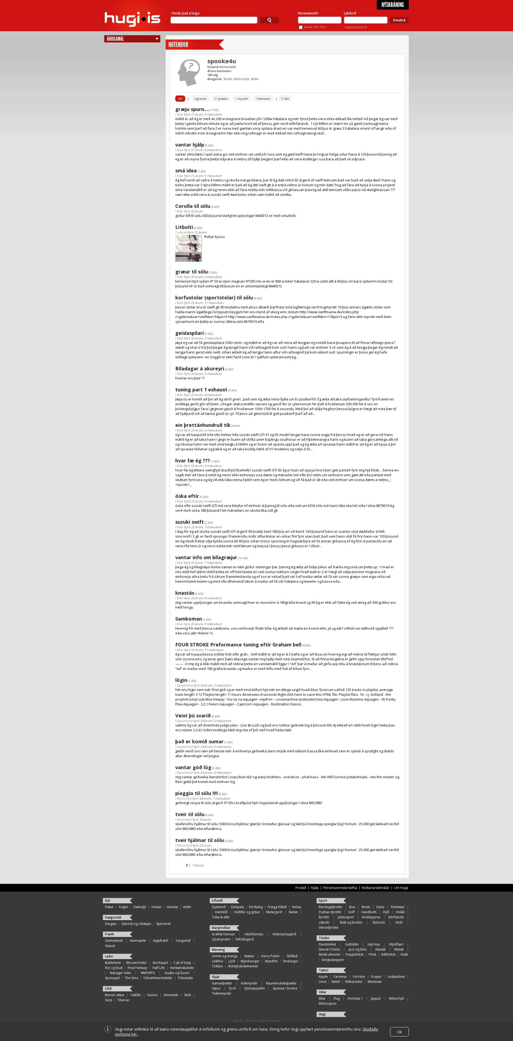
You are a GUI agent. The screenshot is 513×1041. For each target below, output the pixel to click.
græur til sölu (191, 271)
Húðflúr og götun (247, 912)
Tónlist (324, 938)
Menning (218, 949)
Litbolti (184, 227)
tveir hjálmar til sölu (199, 840)
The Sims (131, 978)
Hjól (386, 912)
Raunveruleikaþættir (281, 983)
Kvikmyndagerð (284, 934)
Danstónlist (185, 685)
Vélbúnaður (354, 981)
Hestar (156, 907)
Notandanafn (308, 13)
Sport (323, 900)
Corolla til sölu (192, 206)
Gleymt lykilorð (356, 27)
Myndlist (271, 961)
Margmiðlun (221, 927)
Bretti (228, 79)
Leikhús (217, 961)
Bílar (180, 114)
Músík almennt (329, 954)
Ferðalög (256, 907)
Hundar (172, 907)
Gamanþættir (222, 983)
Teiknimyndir (221, 993)
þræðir (221, 99)
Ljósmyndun (221, 939)
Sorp (108, 1000)
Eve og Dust (114, 967)
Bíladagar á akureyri (199, 368)
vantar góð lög (193, 767)
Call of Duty (182, 962)
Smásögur (290, 961)
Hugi (322, 1014)
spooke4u (221, 61)
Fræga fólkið (277, 907)
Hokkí (400, 912)
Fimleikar (398, 907)
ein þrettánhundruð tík (203, 425)
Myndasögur (250, 961)
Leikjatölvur (396, 976)
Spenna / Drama (285, 988)
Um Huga (401, 887)
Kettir (187, 907)
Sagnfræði (160, 940)
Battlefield (113, 962)
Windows (375, 981)
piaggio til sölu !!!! (196, 793)
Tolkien (217, 966)
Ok (399, 1031)
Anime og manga (225, 956)
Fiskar (109, 907)
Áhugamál (115, 38)
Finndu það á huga (185, 13)
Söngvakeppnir (332, 959)
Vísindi (110, 946)
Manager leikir (120, 973)
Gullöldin (352, 944)
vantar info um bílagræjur (206, 557)
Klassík (380, 949)
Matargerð (274, 912)
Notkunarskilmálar (376, 887)
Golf (351, 912)
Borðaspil (160, 962)
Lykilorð (350, 13)
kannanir (263, 99)
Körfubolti (396, 917)
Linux (323, 981)
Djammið (219, 907)
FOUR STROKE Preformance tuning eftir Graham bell (238, 644)
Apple (323, 976)
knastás (184, 593)
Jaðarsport (346, 917)
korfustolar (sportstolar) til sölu (214, 297)
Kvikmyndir (249, 983)
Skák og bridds (351, 922)
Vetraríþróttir (329, 927)
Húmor (152, 995)
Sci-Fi (232, 988)
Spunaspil (112, 978)
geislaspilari (189, 333)
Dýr (107, 900)
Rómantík (171, 995)
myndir (241, 99)
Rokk (254, 79)
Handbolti (368, 912)
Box (352, 907)
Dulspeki (237, 907)
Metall (398, 949)
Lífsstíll (217, 900)
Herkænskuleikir (182, 967)
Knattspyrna (371, 917)
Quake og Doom (176, 973)
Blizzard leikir (136, 962)
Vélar (323, 992)
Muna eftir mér (315, 27)
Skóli (187, 995)
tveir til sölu (189, 814)
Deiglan (110, 923)
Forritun (359, 976)
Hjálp (315, 887)
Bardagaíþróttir (331, 907)
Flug (337, 998)
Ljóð (231, 961)
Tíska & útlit (220, 917)
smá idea (186, 170)
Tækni (323, 970)
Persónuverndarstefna (340, 887)
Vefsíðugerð (244, 939)
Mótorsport (327, 1003)
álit (285, 99)
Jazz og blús (358, 949)
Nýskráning (393, 5)
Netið (336, 981)
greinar (200, 99)
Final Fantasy (137, 967)
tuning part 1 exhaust (201, 389)
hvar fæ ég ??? (192, 460)
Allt (180, 99)
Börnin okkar (115, 995)
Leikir (109, 956)
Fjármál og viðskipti (136, 923)
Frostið (301, 887)
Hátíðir (136, 995)
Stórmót (378, 922)
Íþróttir (324, 917)
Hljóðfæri (396, 944)
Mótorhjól (241, 79)
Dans (380, 907)
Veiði (399, 922)
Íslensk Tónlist (329, 949)
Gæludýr (139, 907)
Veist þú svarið (193, 715)
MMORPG (148, 973)
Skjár (216, 977)
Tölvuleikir (185, 978)
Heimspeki (138, 940)
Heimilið (221, 912)
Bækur (249, 956)
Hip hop (374, 944)
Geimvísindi (114, 940)
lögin (181, 680)
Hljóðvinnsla (253, 934)
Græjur (376, 976)
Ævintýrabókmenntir (243, 966)
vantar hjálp (189, 144)
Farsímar (340, 976)
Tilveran (123, 1000)
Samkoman (188, 618)
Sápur (216, 988)
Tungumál (183, 940)
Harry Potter (270, 956)
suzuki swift (189, 522)
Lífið (108, 988)
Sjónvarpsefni (254, 988)
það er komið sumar (199, 741)
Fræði (109, 934)
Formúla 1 (355, 998)
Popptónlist (354, 954)
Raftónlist (388, 954)
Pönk (372, 954)
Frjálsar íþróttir (330, 912)
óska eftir (187, 496)
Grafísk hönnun (223, 934)
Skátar (293, 912)
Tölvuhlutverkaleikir (158, 978)
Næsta (198, 865)
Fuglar (123, 907)
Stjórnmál (163, 923)
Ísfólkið (292, 956)
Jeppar (376, 998)
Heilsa (296, 907)
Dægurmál (113, 917)
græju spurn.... (192, 109)
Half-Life (158, 967)
